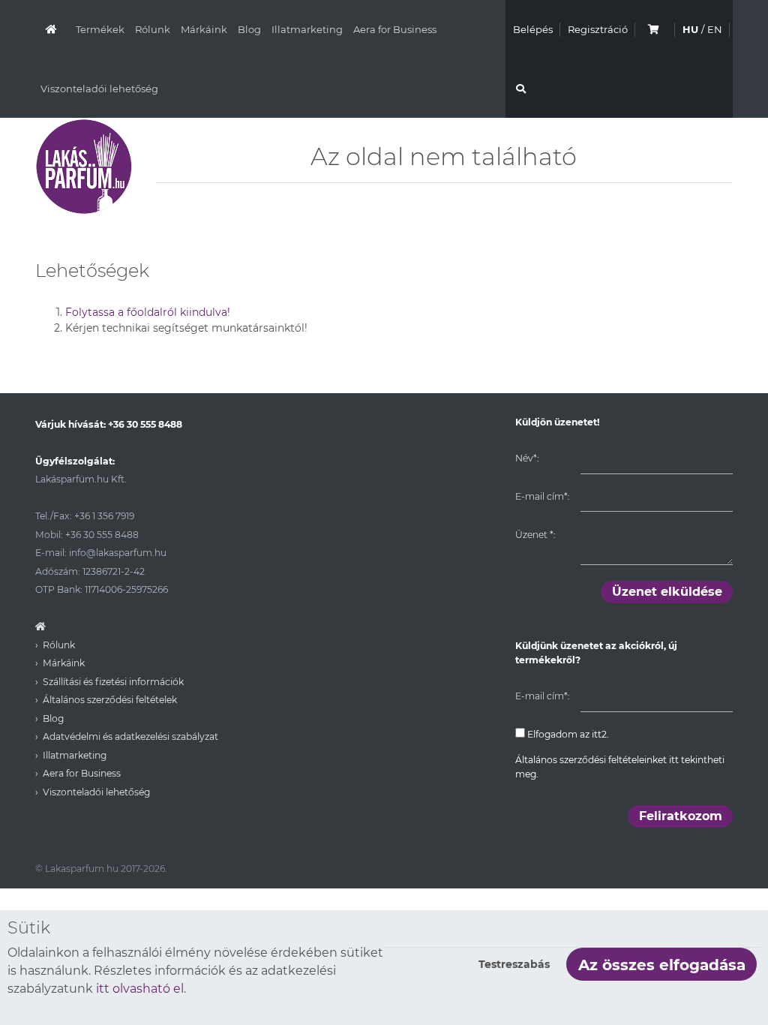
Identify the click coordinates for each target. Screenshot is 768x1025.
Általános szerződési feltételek (110, 699)
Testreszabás (514, 964)
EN (714, 29)
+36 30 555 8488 (145, 424)
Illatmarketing (307, 29)
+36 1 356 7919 (104, 516)
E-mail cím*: (542, 496)
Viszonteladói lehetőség (99, 89)
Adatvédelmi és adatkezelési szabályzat (130, 736)
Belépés (533, 29)
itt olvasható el (140, 988)
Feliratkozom (680, 816)
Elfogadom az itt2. (567, 734)
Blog (249, 29)
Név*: (526, 458)
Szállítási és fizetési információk (113, 681)
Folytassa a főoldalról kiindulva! (147, 312)
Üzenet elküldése (667, 592)
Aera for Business (394, 29)
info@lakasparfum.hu (117, 552)
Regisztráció (598, 29)
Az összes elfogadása (662, 965)
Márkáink (204, 29)
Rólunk (152, 29)
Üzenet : (535, 534)
